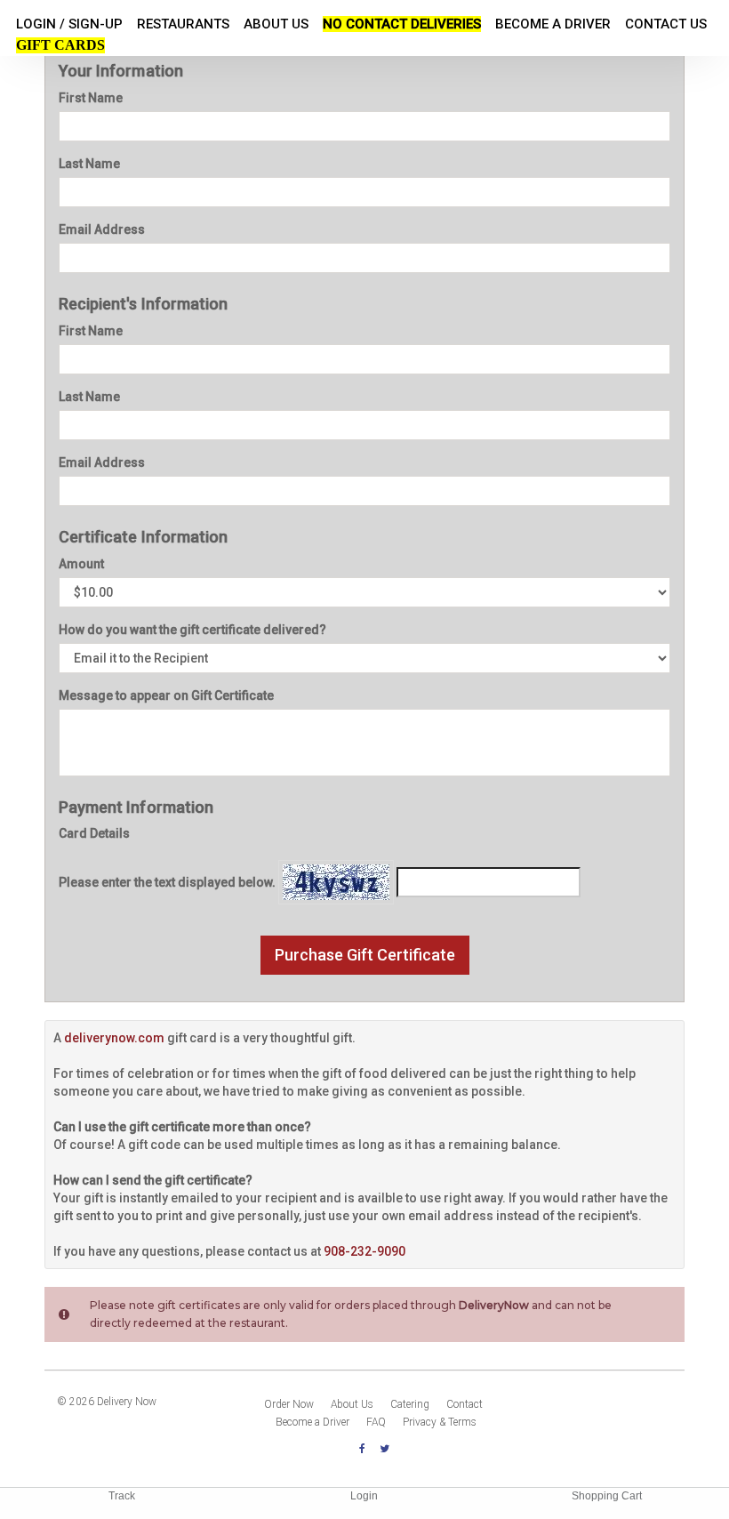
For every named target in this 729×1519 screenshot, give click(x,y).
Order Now (289, 1404)
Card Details (94, 833)
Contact (464, 1404)
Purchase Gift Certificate (365, 954)
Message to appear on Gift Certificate (166, 695)
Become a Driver (553, 24)
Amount (81, 564)
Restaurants (183, 24)
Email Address (102, 229)
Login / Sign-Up (69, 24)
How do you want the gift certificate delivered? (192, 630)
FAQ (376, 1422)
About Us (276, 24)
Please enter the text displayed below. (167, 882)
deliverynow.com (114, 1038)
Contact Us (666, 24)
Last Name (89, 164)
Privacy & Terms (440, 1422)
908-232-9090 (364, 1251)
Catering (409, 1404)
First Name (91, 98)
